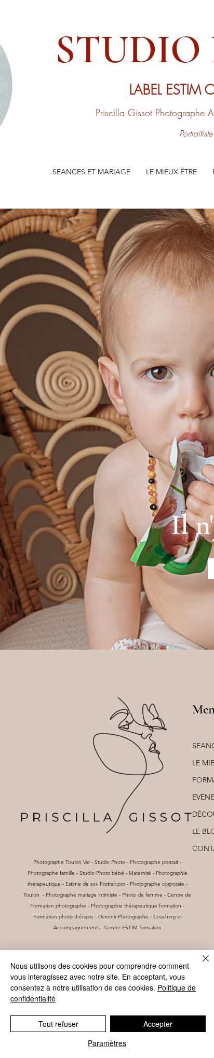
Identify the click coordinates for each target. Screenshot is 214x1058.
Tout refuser (58, 1024)
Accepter (157, 1024)
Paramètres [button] (107, 1043)
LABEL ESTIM (167, 90)
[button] (91, 172)
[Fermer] (199, 964)
